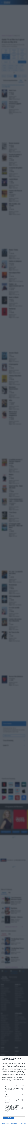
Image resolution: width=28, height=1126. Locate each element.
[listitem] (14, 1085)
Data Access (14, 1123)
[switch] (22, 1089)
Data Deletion (5, 1123)
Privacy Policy (22, 1123)
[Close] (25, 1058)
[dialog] (14, 1091)
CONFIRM (8, 1117)
